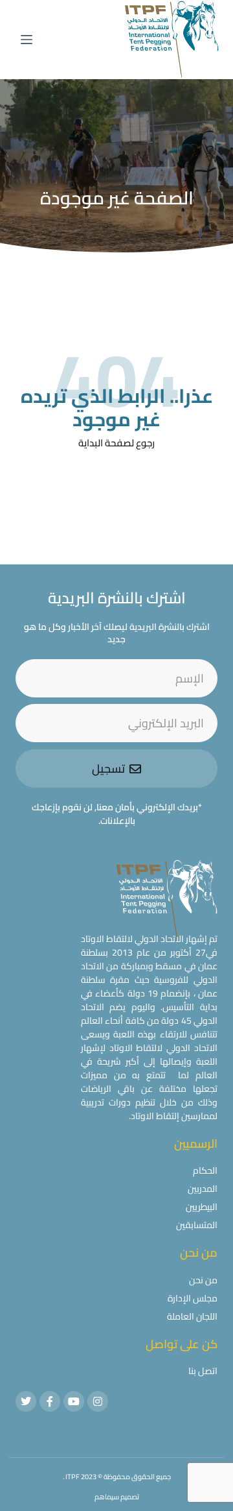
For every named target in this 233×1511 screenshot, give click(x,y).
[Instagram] (97, 1401)
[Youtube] (73, 1401)
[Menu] (26, 39)
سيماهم (106, 1496)
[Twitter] (26, 1401)
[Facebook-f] (49, 1401)
